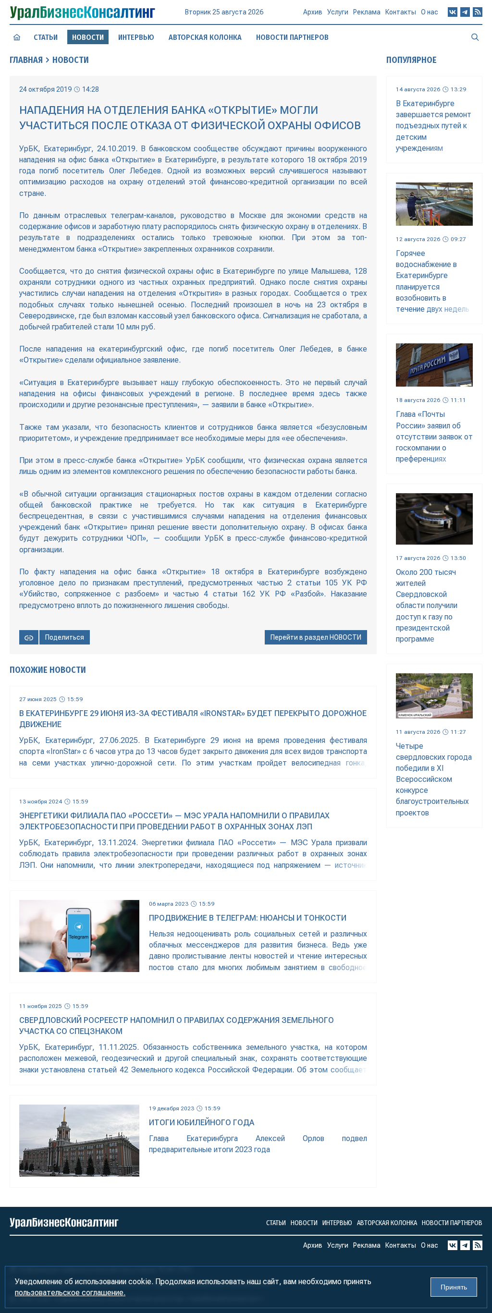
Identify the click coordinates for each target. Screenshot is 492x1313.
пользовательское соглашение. (70, 1292)
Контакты (400, 12)
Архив (312, 12)
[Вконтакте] (452, 12)
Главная (26, 60)
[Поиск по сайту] (475, 37)
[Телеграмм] (465, 12)
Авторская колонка (205, 37)
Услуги (337, 12)
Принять (454, 1287)
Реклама (367, 12)
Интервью (136, 37)
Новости (70, 60)
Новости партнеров (292, 37)
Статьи (46, 37)
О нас (429, 12)
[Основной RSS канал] (477, 12)
